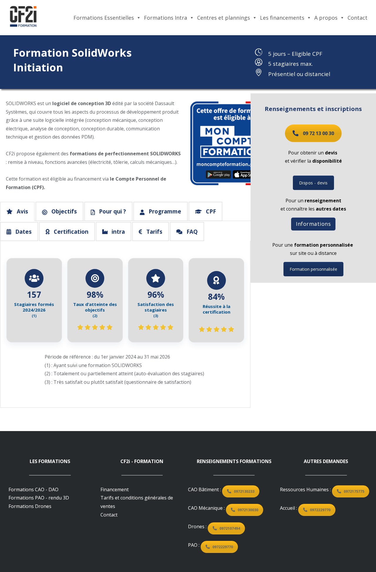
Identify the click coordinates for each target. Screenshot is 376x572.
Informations (313, 223)
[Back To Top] (359, 555)
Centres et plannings (223, 17)
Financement (114, 489)
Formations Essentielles (103, 17)
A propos (326, 17)
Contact (357, 17)
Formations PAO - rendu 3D (39, 497)
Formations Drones (30, 506)
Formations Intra (165, 17)
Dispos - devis (313, 183)
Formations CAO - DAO (33, 489)
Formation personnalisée (313, 269)
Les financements (282, 17)
